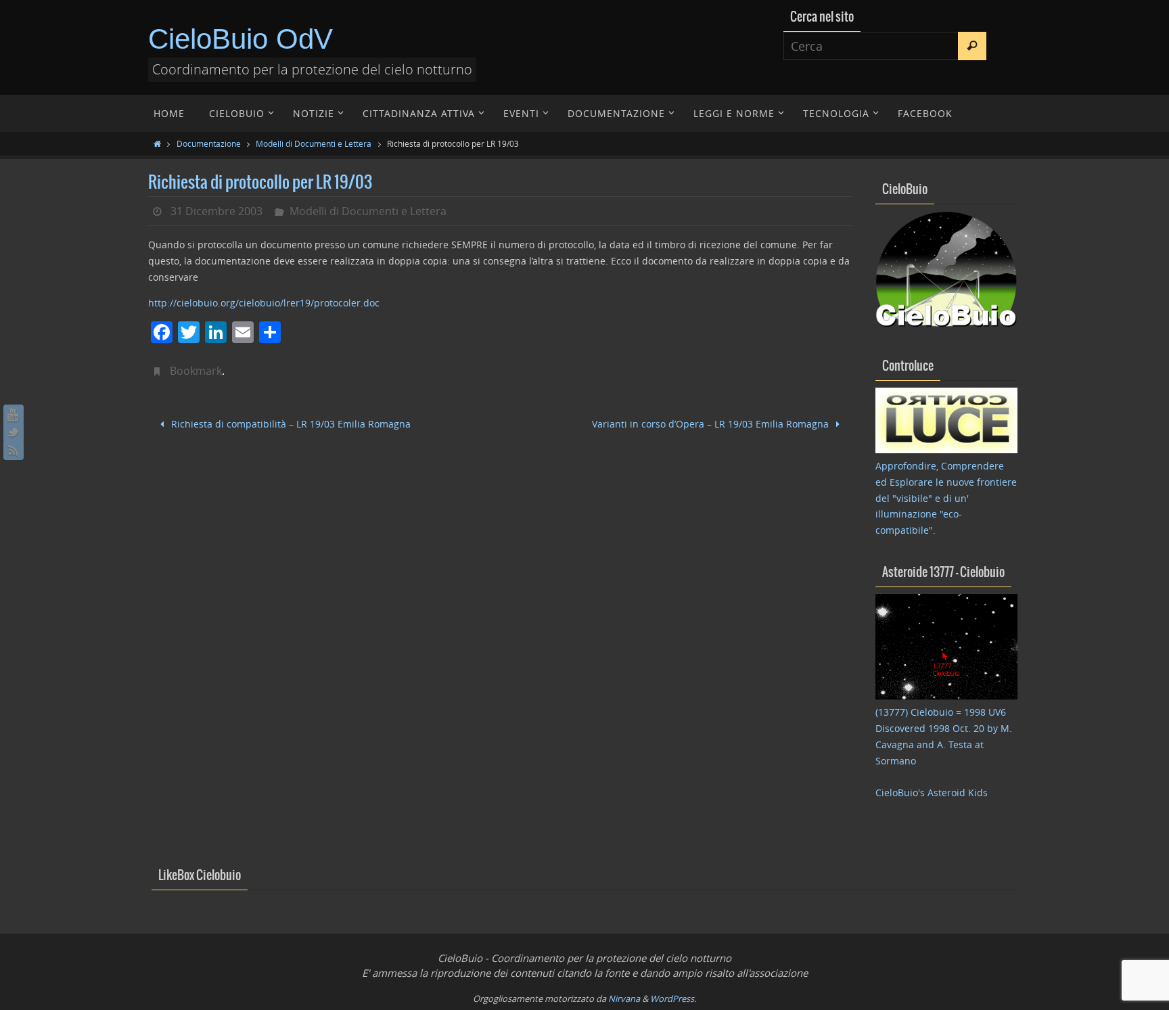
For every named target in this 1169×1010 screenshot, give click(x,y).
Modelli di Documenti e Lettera (313, 143)
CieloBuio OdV (240, 39)
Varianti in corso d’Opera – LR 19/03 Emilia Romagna (711, 423)
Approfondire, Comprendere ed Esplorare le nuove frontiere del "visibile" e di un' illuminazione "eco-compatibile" (946, 497)
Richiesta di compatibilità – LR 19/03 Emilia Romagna (289, 423)
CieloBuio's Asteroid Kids (931, 792)
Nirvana (624, 998)
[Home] (157, 143)
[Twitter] (13, 432)
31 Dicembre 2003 (216, 211)
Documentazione (209, 143)
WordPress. (673, 998)
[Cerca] (972, 46)
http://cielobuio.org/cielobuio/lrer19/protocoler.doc (264, 302)
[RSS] (13, 450)
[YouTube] (13, 415)
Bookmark (196, 370)
